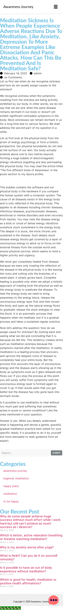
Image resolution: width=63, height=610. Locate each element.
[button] (55, 6)
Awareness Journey (18, 7)
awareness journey (15, 470)
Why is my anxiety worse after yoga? (27, 547)
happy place (11, 486)
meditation (10, 493)
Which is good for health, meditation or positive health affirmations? (28, 581)
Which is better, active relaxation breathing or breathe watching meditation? (31, 537)
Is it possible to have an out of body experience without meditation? (26, 569)
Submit (56, 453)
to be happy (11, 501)
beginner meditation (16, 478)
